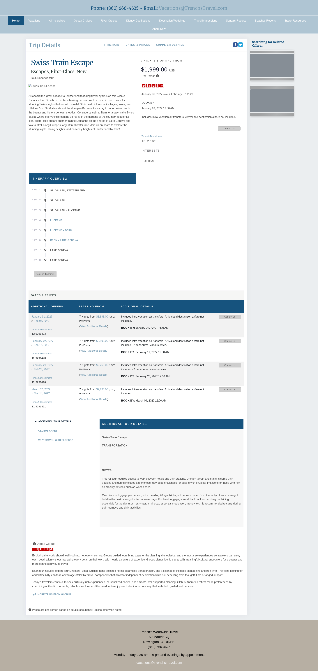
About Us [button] (158, 28)
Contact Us (229, 128)
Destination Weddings (172, 20)
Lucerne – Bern (61, 230)
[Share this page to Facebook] (235, 44)
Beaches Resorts (265, 20)
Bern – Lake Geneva (64, 240)
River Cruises (109, 20)
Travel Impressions (205, 20)
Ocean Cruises (83, 20)
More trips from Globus (54, 594)
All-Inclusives (57, 20)
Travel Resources (295, 20)
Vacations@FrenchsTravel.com (193, 8)
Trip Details (44, 45)
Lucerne (56, 220)
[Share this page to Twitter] (240, 44)
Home (16, 20)
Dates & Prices (138, 44)
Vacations (34, 20)
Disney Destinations (138, 20)
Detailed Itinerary (44, 274)
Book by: (128, 327)
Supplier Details (170, 44)
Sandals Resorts (236, 20)
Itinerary (112, 44)
